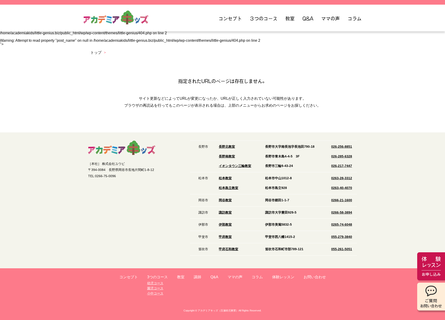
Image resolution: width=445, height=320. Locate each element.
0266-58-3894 (341, 212)
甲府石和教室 (228, 249)
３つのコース (263, 18)
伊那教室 (225, 224)
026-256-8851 (341, 146)
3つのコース (157, 277)
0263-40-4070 (341, 188)
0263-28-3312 (341, 178)
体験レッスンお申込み (431, 267)
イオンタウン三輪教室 (235, 166)
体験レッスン (283, 277)
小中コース (155, 293)
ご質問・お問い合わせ (431, 298)
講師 (197, 277)
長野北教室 (227, 146)
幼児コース (155, 283)
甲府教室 (225, 237)
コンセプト (230, 18)
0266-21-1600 (341, 200)
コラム (355, 18)
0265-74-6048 (341, 224)
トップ (96, 52)
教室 (290, 18)
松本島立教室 (228, 188)
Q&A (307, 18)
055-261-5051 (341, 249)
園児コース (155, 288)
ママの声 (330, 18)
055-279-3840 (341, 237)
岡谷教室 (225, 200)
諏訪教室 (225, 212)
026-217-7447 (341, 166)
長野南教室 (227, 156)
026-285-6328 (341, 156)
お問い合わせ (315, 277)
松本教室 (225, 178)
